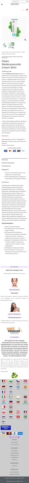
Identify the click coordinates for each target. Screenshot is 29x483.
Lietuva (18, 403)
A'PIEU (14, 56)
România (25, 413)
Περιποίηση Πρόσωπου (15, 52)
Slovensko (11, 418)
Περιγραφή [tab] (5, 159)
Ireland (11, 398)
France (3, 393)
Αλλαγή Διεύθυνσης (14, 452)
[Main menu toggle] (22, 10)
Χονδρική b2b (14, 465)
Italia (4, 398)
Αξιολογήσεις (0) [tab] (6, 166)
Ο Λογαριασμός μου (14, 457)
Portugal (10, 413)
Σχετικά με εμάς (14, 442)
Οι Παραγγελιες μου (14, 455)
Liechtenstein (10, 403)
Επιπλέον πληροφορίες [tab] (8, 162)
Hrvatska (11, 393)
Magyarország (25, 403)
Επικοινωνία (14, 459)
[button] (26, 29)
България (11, 382)
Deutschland (3, 388)
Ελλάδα (18, 388)
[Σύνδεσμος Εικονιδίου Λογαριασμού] (1, 4)
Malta (4, 408)
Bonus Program (14, 450)
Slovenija (3, 418)
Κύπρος (18, 398)
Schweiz (18, 418)
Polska (3, 413)
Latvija (25, 398)
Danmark (25, 382)
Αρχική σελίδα (5, 52)
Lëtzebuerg (3, 403)
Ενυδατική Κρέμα (10, 145)
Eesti (11, 388)
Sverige (25, 418)
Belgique (3, 382)
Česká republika (18, 383)
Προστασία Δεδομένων (14, 472)
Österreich (18, 413)
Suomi (3, 423)
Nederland (11, 408)
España (25, 388)
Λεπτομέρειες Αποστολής (14, 474)
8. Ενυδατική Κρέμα (7, 56)
